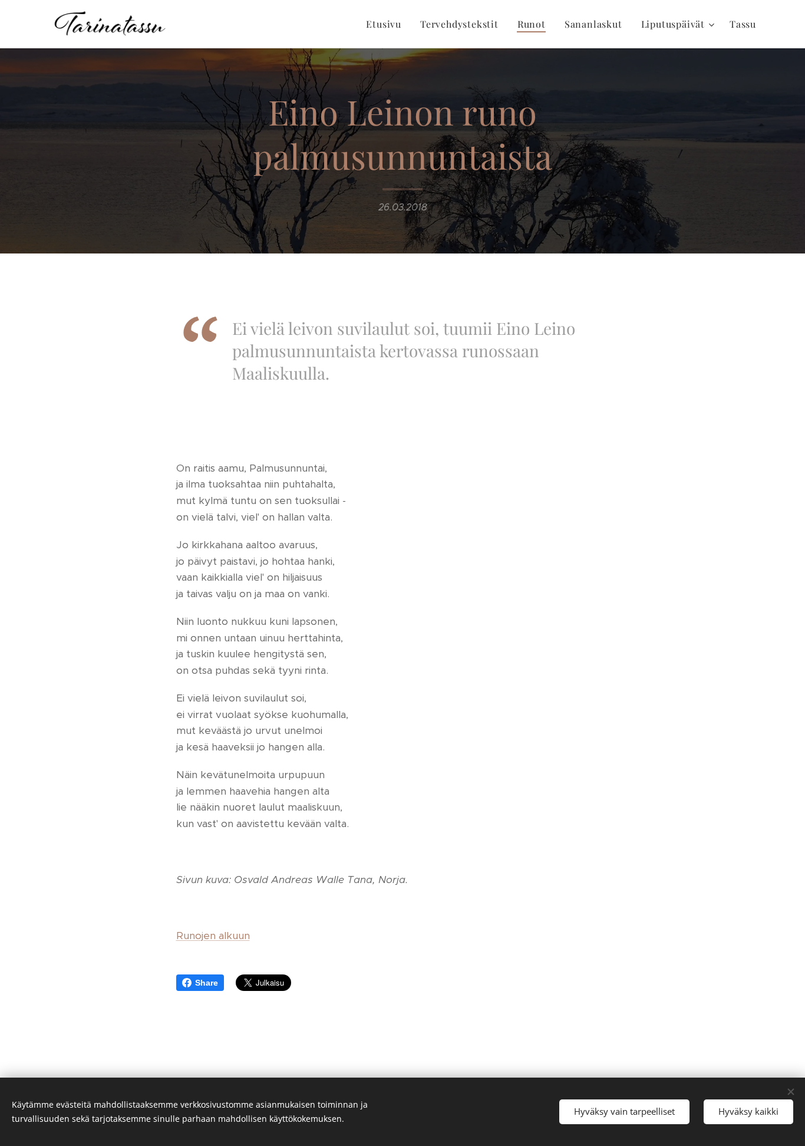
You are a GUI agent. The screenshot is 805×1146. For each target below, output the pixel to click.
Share (206, 982)
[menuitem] (387, 24)
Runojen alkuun (213, 935)
